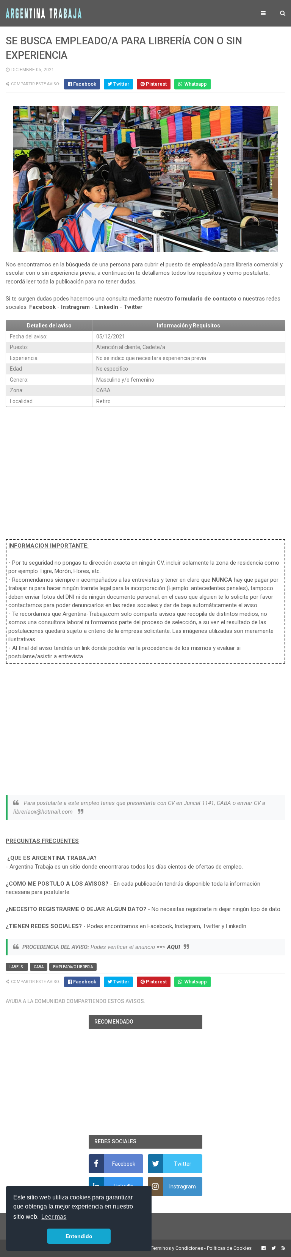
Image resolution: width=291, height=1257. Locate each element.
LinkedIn (106, 307)
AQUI (173, 947)
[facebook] (264, 1248)
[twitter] (273, 1248)
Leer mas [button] (53, 1216)
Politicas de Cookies (229, 1248)
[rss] (282, 1248)
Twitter (133, 307)
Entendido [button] (79, 1236)
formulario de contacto (205, 298)
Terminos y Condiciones (177, 1248)
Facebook (42, 307)
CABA (39, 967)
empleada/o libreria (73, 967)
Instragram (75, 307)
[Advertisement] (145, 469)
